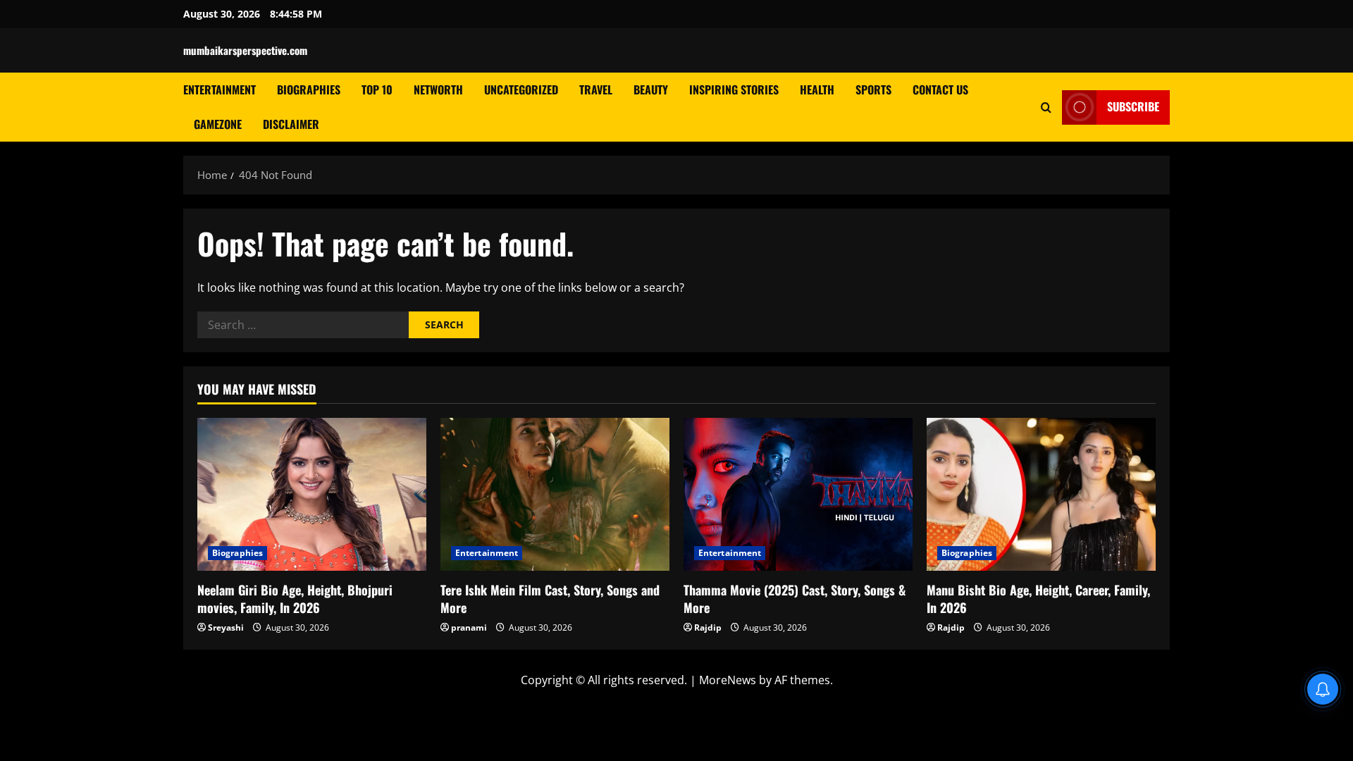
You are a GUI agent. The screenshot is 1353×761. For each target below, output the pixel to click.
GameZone (218, 124)
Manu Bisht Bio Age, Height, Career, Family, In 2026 (1038, 599)
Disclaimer (291, 124)
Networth (438, 89)
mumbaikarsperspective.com (245, 50)
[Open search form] (1046, 106)
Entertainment (219, 89)
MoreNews (727, 680)
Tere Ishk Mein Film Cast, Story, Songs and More (550, 599)
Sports (873, 89)
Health (817, 89)
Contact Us (940, 89)
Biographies (308, 89)
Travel (595, 89)
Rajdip (708, 627)
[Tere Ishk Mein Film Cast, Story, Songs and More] (554, 494)
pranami (469, 627)
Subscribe (1133, 106)
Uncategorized (521, 89)
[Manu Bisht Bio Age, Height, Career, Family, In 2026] (1041, 494)
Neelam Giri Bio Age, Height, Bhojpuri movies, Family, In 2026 (295, 599)
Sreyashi (226, 627)
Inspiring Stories (734, 89)
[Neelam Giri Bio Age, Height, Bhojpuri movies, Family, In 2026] (311, 494)
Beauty (651, 89)
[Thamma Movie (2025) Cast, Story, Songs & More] (798, 494)
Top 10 (377, 89)
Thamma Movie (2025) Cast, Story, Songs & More (795, 599)
